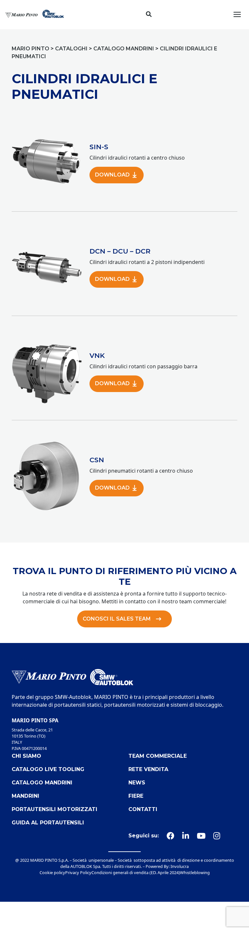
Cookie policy (52, 872)
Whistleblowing (195, 872)
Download (112, 175)
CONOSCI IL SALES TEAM (117, 619)
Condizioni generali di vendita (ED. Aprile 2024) (135, 872)
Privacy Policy (78, 872)
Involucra (180, 866)
